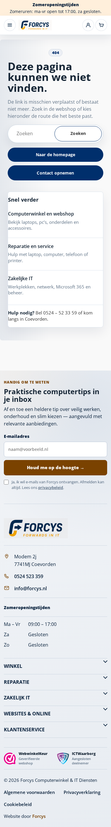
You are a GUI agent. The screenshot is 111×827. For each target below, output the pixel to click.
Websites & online (27, 713)
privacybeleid (50, 487)
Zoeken (78, 133)
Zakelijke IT (20, 278)
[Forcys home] (36, 528)
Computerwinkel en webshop (41, 214)
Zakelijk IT (17, 697)
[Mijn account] (88, 25)
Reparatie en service (31, 246)
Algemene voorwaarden (29, 792)
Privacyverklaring (82, 792)
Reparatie (16, 682)
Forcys (39, 816)
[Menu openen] (10, 25)
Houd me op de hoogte (55, 467)
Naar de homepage (55, 154)
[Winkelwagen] (101, 25)
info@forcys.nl (30, 588)
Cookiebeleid (18, 804)
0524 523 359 (28, 576)
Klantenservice (24, 729)
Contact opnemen (55, 173)
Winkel (13, 666)
